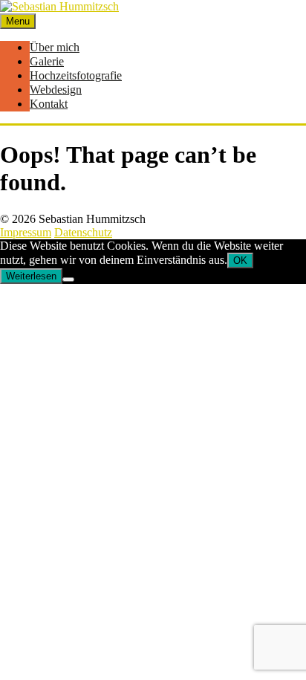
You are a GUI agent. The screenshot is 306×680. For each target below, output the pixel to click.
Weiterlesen (31, 276)
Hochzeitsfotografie (76, 75)
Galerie (47, 61)
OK (240, 260)
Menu (18, 21)
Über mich (54, 47)
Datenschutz (83, 232)
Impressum (25, 232)
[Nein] (68, 279)
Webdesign (56, 89)
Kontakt (49, 103)
